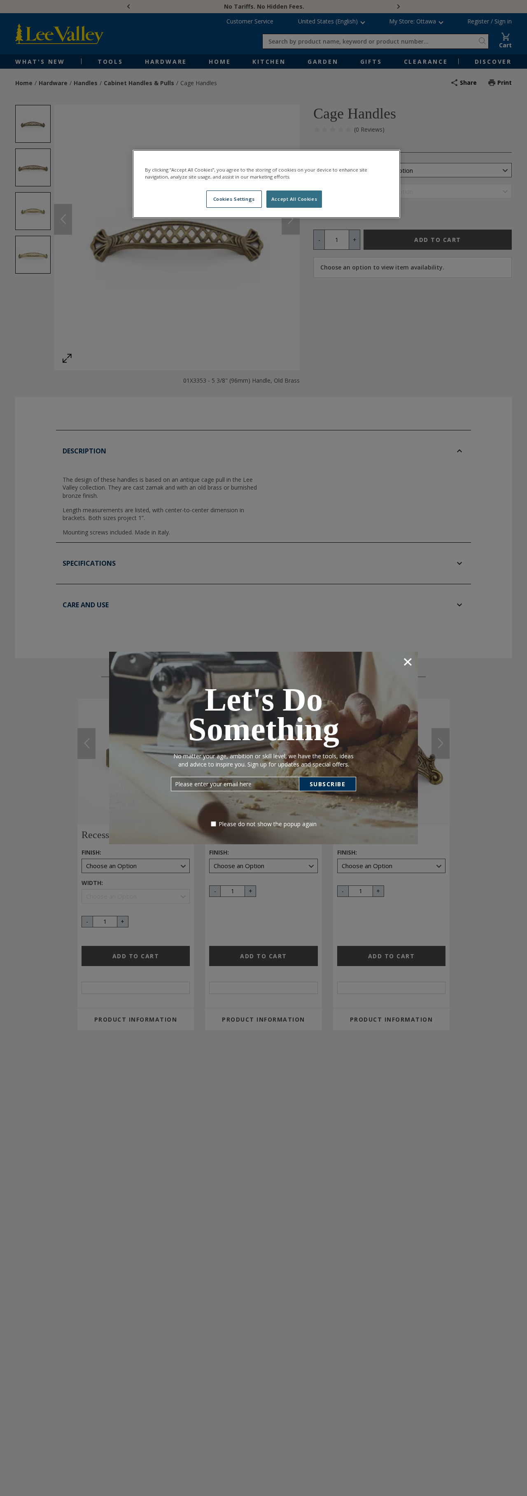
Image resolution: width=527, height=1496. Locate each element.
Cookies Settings (234, 199)
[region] (266, 184)
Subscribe (328, 784)
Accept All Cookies (294, 199)
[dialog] (263, 748)
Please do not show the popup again (268, 824)
